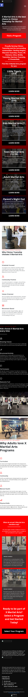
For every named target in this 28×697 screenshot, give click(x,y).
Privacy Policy (11, 692)
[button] (1, 5)
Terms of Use (17, 692)
